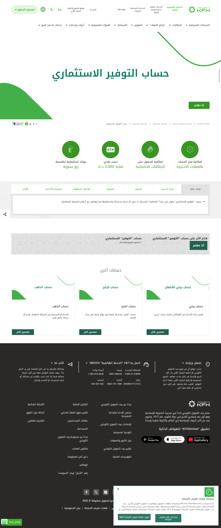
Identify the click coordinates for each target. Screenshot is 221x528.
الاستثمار (122, 25)
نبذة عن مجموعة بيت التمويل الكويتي (73, 439)
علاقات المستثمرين (78, 420)
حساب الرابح (128, 306)
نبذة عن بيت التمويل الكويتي (116, 404)
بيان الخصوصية (72, 508)
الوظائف (83, 465)
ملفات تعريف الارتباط (95, 508)
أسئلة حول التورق (35, 412)
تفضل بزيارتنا (193, 363)
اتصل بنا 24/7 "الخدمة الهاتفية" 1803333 (114, 363)
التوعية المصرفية (122, 432)
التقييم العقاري (36, 420)
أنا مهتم (199, 105)
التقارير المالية (80, 404)
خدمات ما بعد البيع (51, 25)
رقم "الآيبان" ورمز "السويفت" (73, 473)
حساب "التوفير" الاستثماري (116, 123)
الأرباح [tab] (25, 189)
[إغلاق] (118, 489)
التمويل (138, 25)
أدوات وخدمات (76, 25)
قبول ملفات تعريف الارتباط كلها (134, 517)
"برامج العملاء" (157, 25)
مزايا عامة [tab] (195, 189)
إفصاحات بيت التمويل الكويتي (115, 424)
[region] (166, 506)
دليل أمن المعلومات (77, 456)
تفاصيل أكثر (157, 332)
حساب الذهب (60, 306)
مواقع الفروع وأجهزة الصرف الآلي (76, 10)
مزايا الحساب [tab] (167, 189)
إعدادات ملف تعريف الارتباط (168, 518)
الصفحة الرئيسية (203, 123)
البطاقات (177, 25)
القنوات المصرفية (100, 25)
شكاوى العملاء (80, 448)
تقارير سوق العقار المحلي (74, 412)
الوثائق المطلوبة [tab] (82, 189)
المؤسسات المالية (122, 456)
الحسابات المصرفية (199, 25)
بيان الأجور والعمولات (120, 440)
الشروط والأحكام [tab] (53, 189)
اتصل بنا (93, 9)
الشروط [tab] (110, 189)
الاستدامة (82, 428)
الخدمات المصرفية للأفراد (182, 123)
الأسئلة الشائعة (36, 404)
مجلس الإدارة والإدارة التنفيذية (120, 414)
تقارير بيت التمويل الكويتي (117, 448)
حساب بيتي (196, 306)
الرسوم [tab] (138, 189)
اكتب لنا (59, 363)
